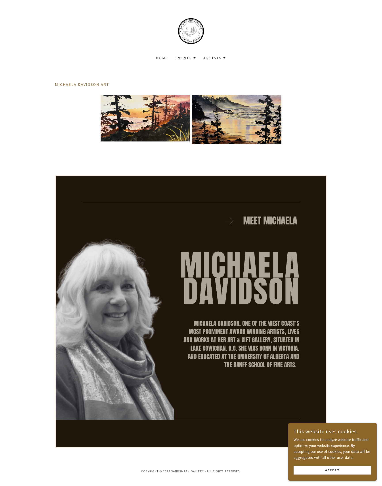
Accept (332, 470)
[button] (186, 57)
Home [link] (162, 58)
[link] (191, 30)
